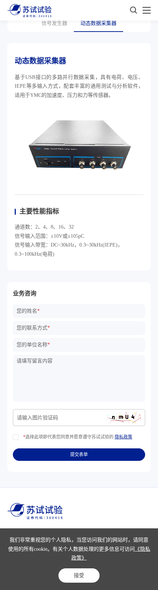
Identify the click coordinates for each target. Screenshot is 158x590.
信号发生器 (54, 23)
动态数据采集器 (98, 23)
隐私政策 (123, 437)
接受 (79, 575)
